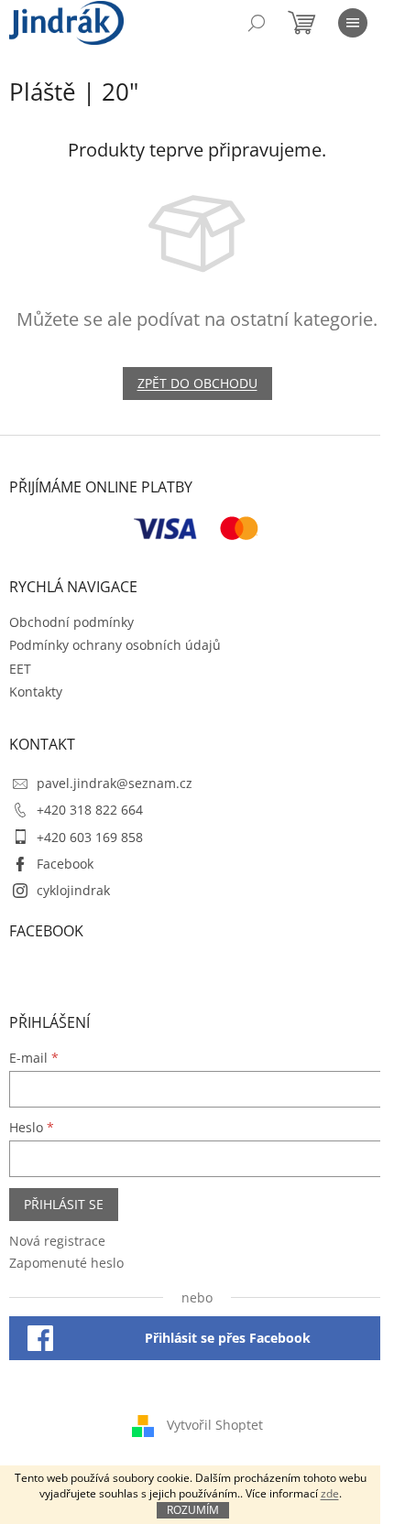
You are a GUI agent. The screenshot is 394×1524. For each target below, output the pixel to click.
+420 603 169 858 (90, 837)
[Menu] (352, 23)
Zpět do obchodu (197, 383)
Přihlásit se (64, 1204)
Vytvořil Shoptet (215, 1423)
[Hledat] (256, 23)
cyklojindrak (73, 890)
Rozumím (193, 1510)
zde (330, 1493)
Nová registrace (57, 1240)
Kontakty (35, 691)
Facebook (65, 863)
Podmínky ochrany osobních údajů (115, 645)
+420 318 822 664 (90, 809)
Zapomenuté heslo (66, 1262)
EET (20, 668)
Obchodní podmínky (71, 622)
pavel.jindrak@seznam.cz (114, 783)
